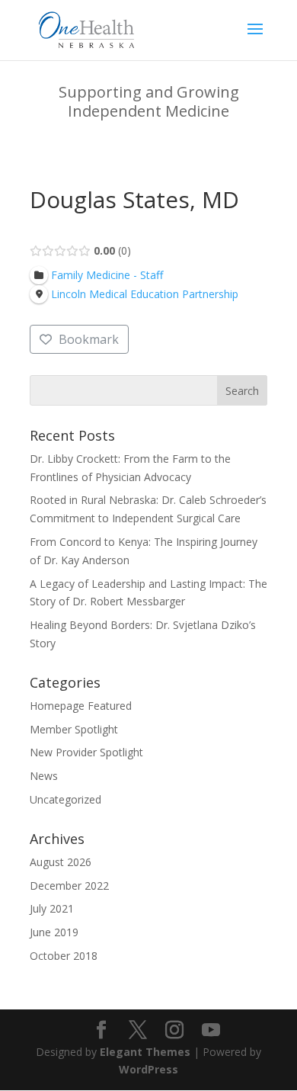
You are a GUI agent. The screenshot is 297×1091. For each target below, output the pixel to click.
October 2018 (63, 955)
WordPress (148, 1069)
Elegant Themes (145, 1051)
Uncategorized (65, 799)
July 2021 (52, 908)
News (44, 776)
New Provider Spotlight (86, 752)
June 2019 (54, 932)
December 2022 (69, 885)
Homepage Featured (81, 705)
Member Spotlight (74, 729)
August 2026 (60, 862)
